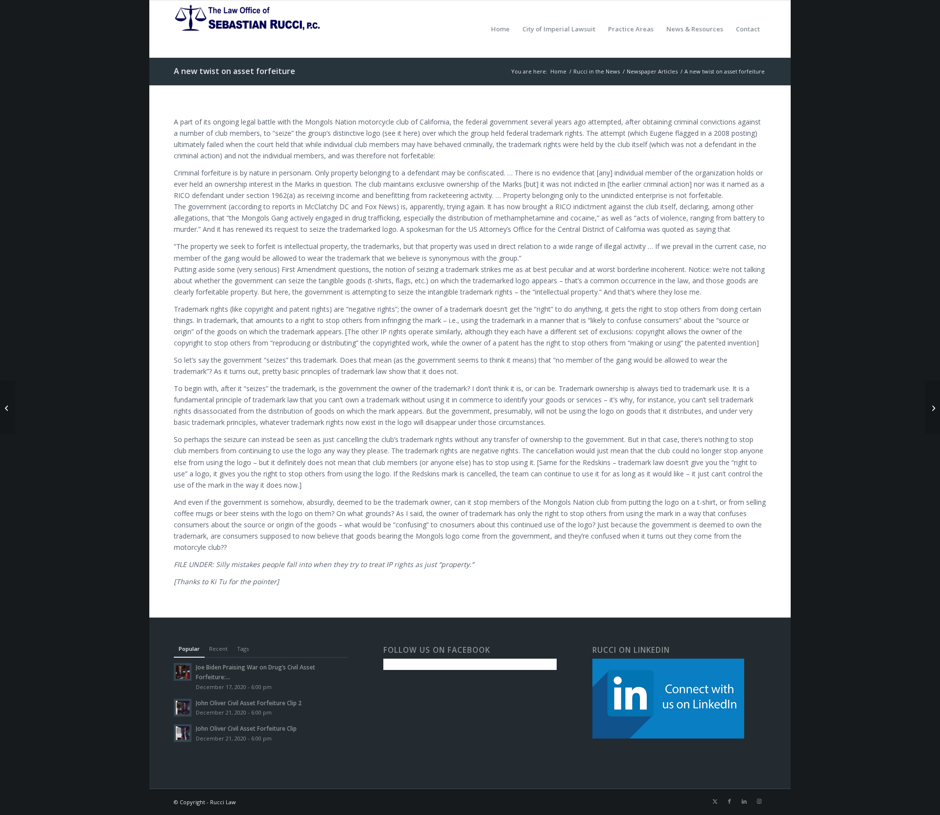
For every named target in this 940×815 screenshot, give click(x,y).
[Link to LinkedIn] (744, 801)
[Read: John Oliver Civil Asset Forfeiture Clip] (182, 733)
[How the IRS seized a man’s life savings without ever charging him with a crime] (932, 408)
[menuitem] (500, 28)
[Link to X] (714, 801)
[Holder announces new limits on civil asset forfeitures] (7, 408)
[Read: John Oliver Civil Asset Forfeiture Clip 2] (182, 707)
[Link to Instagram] (759, 801)
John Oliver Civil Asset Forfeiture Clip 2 (249, 703)
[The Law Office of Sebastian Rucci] (247, 28)
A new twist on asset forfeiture (234, 71)
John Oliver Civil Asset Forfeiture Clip (246, 728)
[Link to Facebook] (729, 801)
